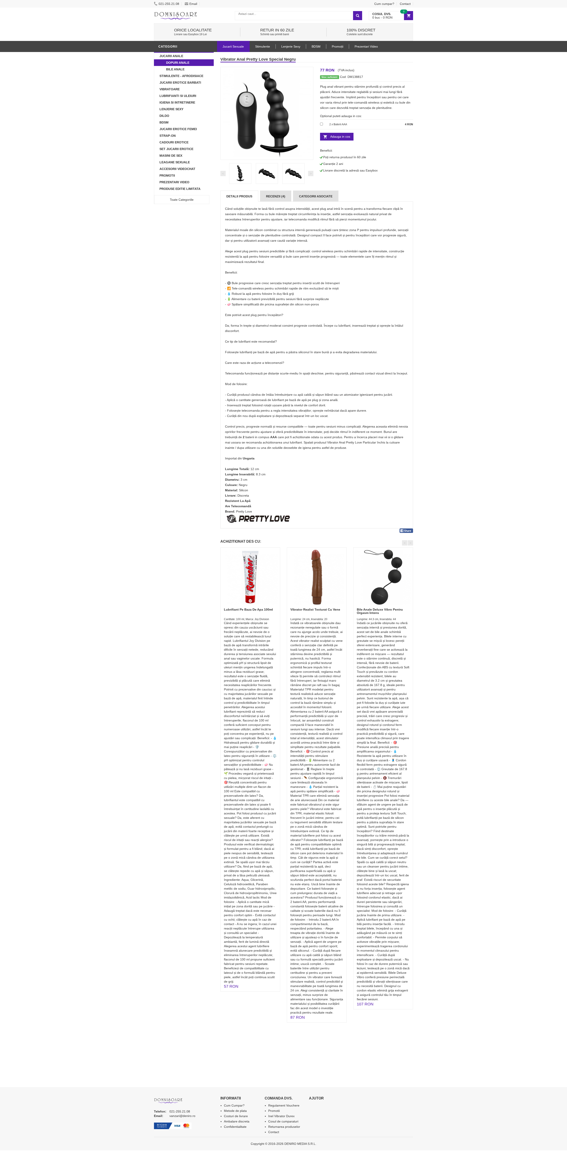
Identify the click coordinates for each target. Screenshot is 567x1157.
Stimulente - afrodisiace (181, 76)
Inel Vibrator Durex (281, 1116)
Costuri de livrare (236, 1116)
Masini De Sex (170, 155)
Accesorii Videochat (177, 169)
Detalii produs (239, 196)
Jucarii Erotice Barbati (180, 82)
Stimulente (262, 46)
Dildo (164, 116)
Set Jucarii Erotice (176, 149)
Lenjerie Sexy (171, 109)
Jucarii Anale (171, 56)
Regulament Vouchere (283, 1105)
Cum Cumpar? (234, 1105)
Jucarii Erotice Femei (178, 129)
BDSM (164, 122)
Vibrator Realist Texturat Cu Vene (315, 609)
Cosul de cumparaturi (283, 1121)
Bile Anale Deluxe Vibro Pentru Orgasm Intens (380, 611)
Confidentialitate (235, 1126)
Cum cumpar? (384, 4)
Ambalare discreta (236, 1121)
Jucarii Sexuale (233, 46)
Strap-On (167, 135)
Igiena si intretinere (177, 102)
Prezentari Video (174, 182)
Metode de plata (235, 1111)
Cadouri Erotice (173, 142)
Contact (405, 4)
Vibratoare (169, 89)
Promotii (167, 175)
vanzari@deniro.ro (182, 1116)
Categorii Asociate (315, 196)
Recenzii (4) (275, 196)
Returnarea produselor (284, 1126)
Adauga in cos (340, 136)
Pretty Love (244, 511)
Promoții (337, 46)
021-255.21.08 (169, 4)
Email (193, 4)
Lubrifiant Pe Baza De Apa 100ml (248, 609)
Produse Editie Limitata (179, 189)
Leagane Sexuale (174, 162)
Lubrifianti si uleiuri (177, 96)
